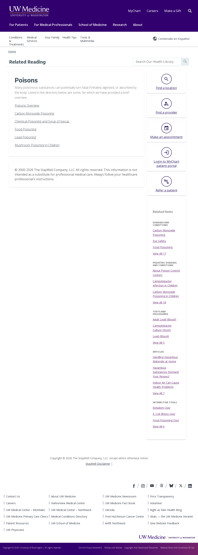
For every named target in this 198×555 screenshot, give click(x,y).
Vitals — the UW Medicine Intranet (171, 516)
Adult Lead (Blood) (164, 319)
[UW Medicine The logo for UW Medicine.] (29, 11)
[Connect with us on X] (181, 486)
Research (120, 25)
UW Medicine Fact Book (120, 503)
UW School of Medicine (65, 523)
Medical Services (32, 39)
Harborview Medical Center (68, 503)
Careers (152, 11)
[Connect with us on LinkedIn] (190, 486)
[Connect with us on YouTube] (152, 486)
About (138, 25)
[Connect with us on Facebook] (134, 486)
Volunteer (156, 503)
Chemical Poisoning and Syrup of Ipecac (42, 121)
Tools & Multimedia (87, 39)
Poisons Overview (27, 105)
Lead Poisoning (25, 137)
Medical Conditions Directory (69, 516)
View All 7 (159, 393)
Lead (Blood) (161, 336)
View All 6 (159, 426)
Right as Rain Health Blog (166, 510)
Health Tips (69, 37)
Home (12, 51)
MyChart (134, 11)
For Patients (18, 25)
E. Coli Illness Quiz (164, 414)
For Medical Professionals (53, 25)
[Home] (167, 537)
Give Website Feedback (164, 523)
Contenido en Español (173, 39)
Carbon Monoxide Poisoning (34, 113)
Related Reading (27, 62)
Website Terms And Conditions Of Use (177, 547)
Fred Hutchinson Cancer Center (124, 516)
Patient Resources (17, 523)
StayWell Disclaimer (98, 464)
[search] (157, 61)
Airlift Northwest (115, 523)
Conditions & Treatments (16, 41)
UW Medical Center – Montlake (25, 510)
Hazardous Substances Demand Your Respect (166, 372)
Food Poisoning (25, 129)
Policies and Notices (113, 547)
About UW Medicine (63, 496)
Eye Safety (159, 241)
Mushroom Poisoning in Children (37, 145)
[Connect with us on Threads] (162, 486)
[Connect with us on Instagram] (143, 486)
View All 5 (159, 342)
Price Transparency (162, 496)
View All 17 (159, 253)
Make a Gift (172, 11)
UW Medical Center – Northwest (71, 510)
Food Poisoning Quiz (166, 420)
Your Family (52, 37)
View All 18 (159, 302)
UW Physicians (15, 530)
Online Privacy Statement (90, 547)
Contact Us (13, 496)
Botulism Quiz (161, 408)
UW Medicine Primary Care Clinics (27, 516)
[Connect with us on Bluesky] (171, 486)
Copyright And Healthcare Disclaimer (141, 547)
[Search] (190, 10)
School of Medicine (93, 25)
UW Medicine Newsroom (120, 496)
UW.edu (110, 510)
